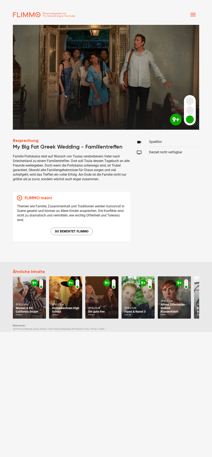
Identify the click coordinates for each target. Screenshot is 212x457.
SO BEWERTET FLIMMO (72, 231)
